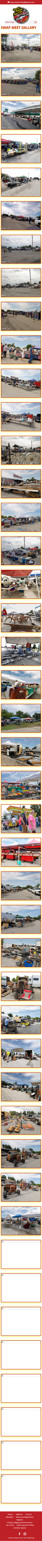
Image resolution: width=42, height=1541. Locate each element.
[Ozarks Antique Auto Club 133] (21, 229)
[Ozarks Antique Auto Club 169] (21, 1409)
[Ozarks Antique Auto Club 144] (21, 598)
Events (10, 1514)
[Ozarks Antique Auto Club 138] (21, 397)
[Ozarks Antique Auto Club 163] (21, 1234)
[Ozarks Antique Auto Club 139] (21, 430)
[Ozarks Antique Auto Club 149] (21, 765)
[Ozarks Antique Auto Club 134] (21, 263)
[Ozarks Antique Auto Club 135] (21, 296)
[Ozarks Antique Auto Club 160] (21, 1134)
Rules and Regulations (25, 1517)
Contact (28, 1514)
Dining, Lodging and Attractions (19, 1522)
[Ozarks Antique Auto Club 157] (21, 1033)
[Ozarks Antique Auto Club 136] (21, 330)
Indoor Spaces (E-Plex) (25, 1525)
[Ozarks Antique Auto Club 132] (21, 196)
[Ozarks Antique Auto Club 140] (21, 464)
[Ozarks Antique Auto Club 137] (21, 363)
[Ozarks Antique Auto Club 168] (21, 1376)
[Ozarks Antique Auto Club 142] (21, 531)
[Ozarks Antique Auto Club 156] (21, 1000)
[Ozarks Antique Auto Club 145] (21, 631)
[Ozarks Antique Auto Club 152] (21, 866)
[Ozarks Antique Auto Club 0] (21, 62)
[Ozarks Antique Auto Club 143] (21, 564)
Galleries (19, 1514)
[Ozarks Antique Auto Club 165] (21, 1275)
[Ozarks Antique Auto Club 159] (21, 1100)
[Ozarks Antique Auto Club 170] (21, 1443)
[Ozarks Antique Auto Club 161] (21, 1167)
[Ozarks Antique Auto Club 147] (21, 698)
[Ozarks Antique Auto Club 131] (21, 162)
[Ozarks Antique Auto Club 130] (21, 129)
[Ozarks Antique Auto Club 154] (21, 933)
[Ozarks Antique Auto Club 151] (21, 832)
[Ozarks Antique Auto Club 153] (21, 899)
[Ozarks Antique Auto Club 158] (21, 1067)
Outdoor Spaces (20, 1528)
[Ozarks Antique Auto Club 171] (21, 1476)
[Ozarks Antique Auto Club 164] (21, 1242)
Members (9, 1517)
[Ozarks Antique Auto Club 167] (21, 1342)
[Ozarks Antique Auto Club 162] (21, 1201)
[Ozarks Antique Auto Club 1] (21, 95)
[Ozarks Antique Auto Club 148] (21, 732)
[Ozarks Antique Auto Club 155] (21, 966)
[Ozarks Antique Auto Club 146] (21, 665)
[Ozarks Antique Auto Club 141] (21, 497)
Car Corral (10, 1525)
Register (20, 1520)
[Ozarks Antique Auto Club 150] (21, 799)
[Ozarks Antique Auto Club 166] (21, 1309)
